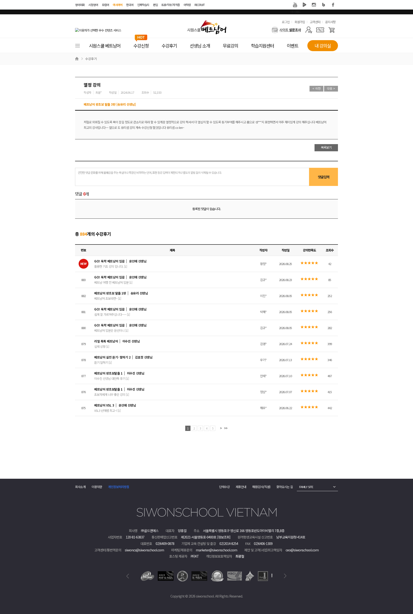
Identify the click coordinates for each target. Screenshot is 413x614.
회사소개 (80, 486)
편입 (155, 5)
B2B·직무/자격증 (171, 5)
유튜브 (295, 5)
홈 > (77, 59)
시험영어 (93, 5)
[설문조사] (286, 29)
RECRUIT (200, 5)
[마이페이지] (309, 29)
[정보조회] (223, 537)
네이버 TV (304, 5)
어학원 (187, 5)
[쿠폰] (320, 29)
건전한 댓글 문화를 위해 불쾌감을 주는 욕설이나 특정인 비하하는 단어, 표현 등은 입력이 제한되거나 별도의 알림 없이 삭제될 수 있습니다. (150, 172)
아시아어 (117, 5)
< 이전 (316, 88)
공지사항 (330, 22)
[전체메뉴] (77, 45)
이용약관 (97, 486)
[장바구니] (332, 29)
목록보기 (326, 147)
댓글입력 (323, 176)
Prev (127, 576)
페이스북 (333, 5)
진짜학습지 (143, 5)
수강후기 (91, 58)
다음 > (331, 88)
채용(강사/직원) (261, 486)
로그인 (286, 22)
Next (285, 576)
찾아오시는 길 (284, 486)
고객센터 (315, 22)
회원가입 (299, 22)
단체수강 (224, 486)
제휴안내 (241, 486)
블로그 (323, 5)
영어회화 (80, 5)
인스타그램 (314, 5)
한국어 (129, 5)
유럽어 (105, 5)
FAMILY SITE (306, 486)
